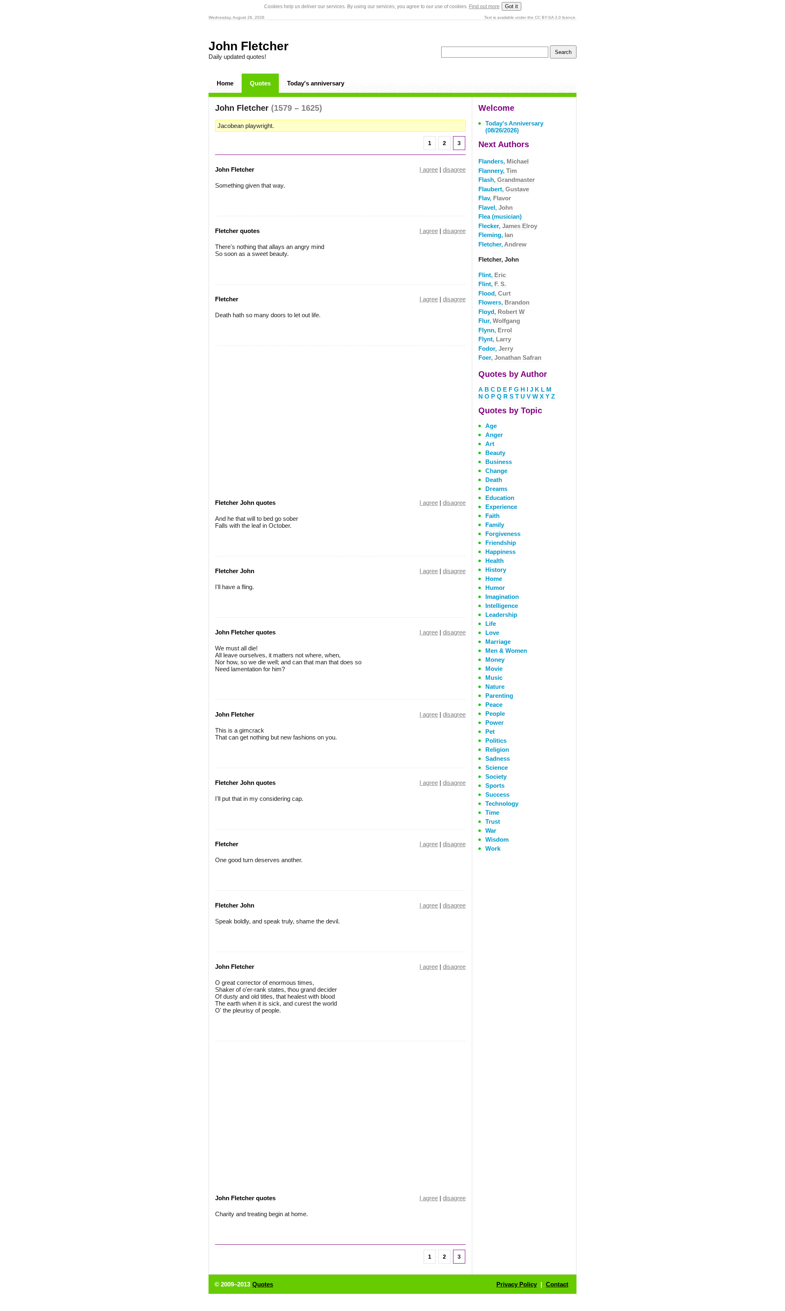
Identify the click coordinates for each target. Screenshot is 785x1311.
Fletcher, (502, 244)
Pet (490, 731)
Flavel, (495, 207)
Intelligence (501, 605)
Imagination (502, 596)
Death (493, 479)
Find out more (484, 6)
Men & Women (506, 650)
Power (494, 722)
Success (497, 794)
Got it (511, 6)
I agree (428, 169)
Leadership (501, 614)
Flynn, (495, 330)
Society (496, 776)
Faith (492, 515)
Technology (501, 803)
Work (492, 848)
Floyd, (501, 311)
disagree (454, 169)
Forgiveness (502, 533)
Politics (496, 740)
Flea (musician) (500, 216)
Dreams (496, 488)
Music (493, 677)
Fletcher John (234, 570)
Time (492, 812)
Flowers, (503, 302)
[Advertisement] (283, 417)
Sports (495, 785)
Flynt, (494, 339)
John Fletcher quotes (245, 632)
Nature (495, 686)
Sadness (497, 758)
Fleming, (495, 234)
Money (495, 659)
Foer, (509, 357)
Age (491, 425)
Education (499, 497)
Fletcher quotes (237, 230)
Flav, (494, 198)
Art (489, 443)
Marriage (498, 641)
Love (492, 632)
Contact (557, 1284)
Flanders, (503, 161)
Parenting (499, 695)
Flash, (506, 179)
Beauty (495, 452)
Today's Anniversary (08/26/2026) (514, 127)
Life (490, 623)
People (495, 713)
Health (494, 560)
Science (496, 767)
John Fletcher (249, 46)
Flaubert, (503, 189)
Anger (494, 434)
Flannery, (497, 170)
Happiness (500, 551)
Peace (493, 704)
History (495, 569)
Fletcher (226, 299)
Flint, (492, 274)
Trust (492, 821)
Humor (495, 587)
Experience (501, 506)
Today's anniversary (315, 83)
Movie (493, 668)
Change (496, 470)
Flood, (494, 293)
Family (494, 524)
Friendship (500, 542)
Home (225, 83)
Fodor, (495, 348)
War (490, 830)
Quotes (260, 83)
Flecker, (507, 225)
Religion (497, 749)
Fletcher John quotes (245, 502)
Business (498, 461)
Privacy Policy (516, 1284)
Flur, (499, 320)
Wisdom (497, 839)
